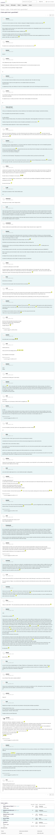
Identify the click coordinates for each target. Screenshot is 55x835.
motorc (7, 58)
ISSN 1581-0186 (40, 833)
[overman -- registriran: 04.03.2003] (3, 561)
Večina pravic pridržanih (23, 831)
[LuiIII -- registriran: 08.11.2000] (3, 188)
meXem (4, 819)
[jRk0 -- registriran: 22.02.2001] (3, 435)
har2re (7, 406)
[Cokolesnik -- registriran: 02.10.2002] (3, 526)
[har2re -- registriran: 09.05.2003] (3, 406)
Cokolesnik (8, 525)
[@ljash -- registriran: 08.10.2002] (3, 653)
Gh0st (7, 166)
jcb (3, 823)
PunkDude (41, 806)
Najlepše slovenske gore (8, 810)
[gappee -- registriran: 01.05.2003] (3, 19)
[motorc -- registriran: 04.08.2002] (3, 59)
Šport (8, 816)
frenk (7, 129)
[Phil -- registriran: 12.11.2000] (3, 662)
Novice (2, 5)
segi (7, 317)
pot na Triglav (6, 818)
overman (8, 560)
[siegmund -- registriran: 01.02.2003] (3, 199)
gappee (7, 18)
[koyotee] (3, 718)
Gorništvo (5, 822)
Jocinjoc (4, 807)
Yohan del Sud (9, 107)
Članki (19, 5)
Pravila (2, 831)
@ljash (7, 652)
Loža (8, 808)
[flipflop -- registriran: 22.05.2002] (3, 42)
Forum (7, 5)
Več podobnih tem (4, 827)
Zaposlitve (24, 5)
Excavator (5, 815)
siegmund (8, 198)
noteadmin (8, 223)
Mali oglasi (13, 5)
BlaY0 (40, 818)
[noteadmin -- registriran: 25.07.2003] (3, 223)
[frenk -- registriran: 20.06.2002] (3, 129)
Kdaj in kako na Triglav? (8, 806)
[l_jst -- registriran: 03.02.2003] (3, 207)
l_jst (7, 206)
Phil (7, 661)
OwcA (9, 329)
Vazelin (4, 811)
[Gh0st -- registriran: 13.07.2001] (3, 166)
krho (7, 276)
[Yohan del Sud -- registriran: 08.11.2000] (3, 107)
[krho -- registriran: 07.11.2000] (3, 277)
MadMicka (41, 822)
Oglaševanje (3, 833)
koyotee (7, 717)
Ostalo (30, 5)
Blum (7, 600)
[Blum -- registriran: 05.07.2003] (3, 601)
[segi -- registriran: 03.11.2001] (3, 317)
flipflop (7, 41)
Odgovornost (39, 831)
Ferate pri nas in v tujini (8, 814)
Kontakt (20, 833)
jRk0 (7, 434)
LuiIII (7, 187)
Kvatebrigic (41, 810)
